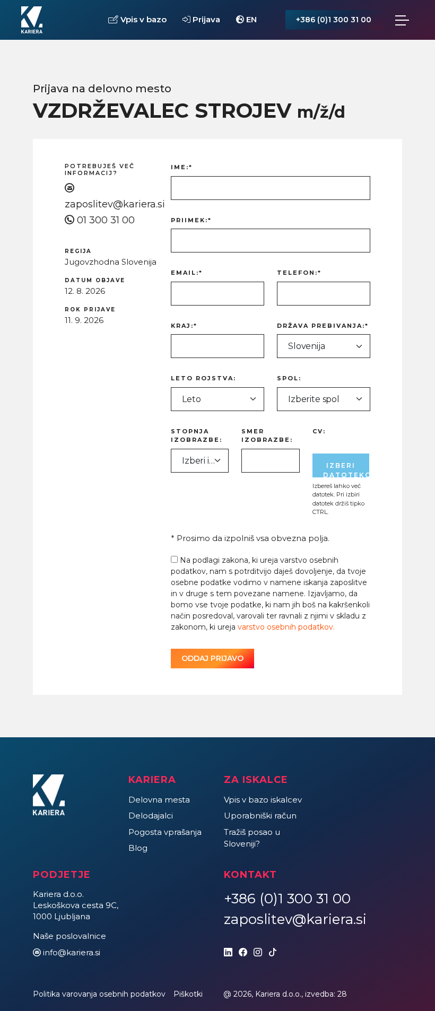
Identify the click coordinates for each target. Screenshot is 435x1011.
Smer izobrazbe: (267, 436)
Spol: (289, 378)
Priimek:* (191, 220)
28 (342, 994)
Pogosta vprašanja (165, 832)
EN (250, 19)
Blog (137, 848)
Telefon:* (299, 272)
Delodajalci (150, 815)
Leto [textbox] (191, 399)
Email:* (187, 272)
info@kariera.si (71, 952)
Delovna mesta (159, 800)
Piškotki (188, 994)
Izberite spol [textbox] (314, 399)
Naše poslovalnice (69, 936)
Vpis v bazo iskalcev (263, 800)
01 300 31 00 (106, 220)
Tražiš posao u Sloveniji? (252, 838)
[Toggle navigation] (402, 20)
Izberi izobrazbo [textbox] (200, 461)
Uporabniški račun (260, 815)
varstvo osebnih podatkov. (286, 627)
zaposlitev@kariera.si (115, 204)
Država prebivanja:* (323, 325)
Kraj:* (184, 325)
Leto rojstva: (203, 378)
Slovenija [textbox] (306, 346)
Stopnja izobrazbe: (196, 436)
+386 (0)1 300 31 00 (333, 19)
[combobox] (323, 346)
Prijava (205, 19)
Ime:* (182, 167)
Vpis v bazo (142, 19)
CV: (319, 431)
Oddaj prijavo (212, 658)
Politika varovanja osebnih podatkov (99, 994)
